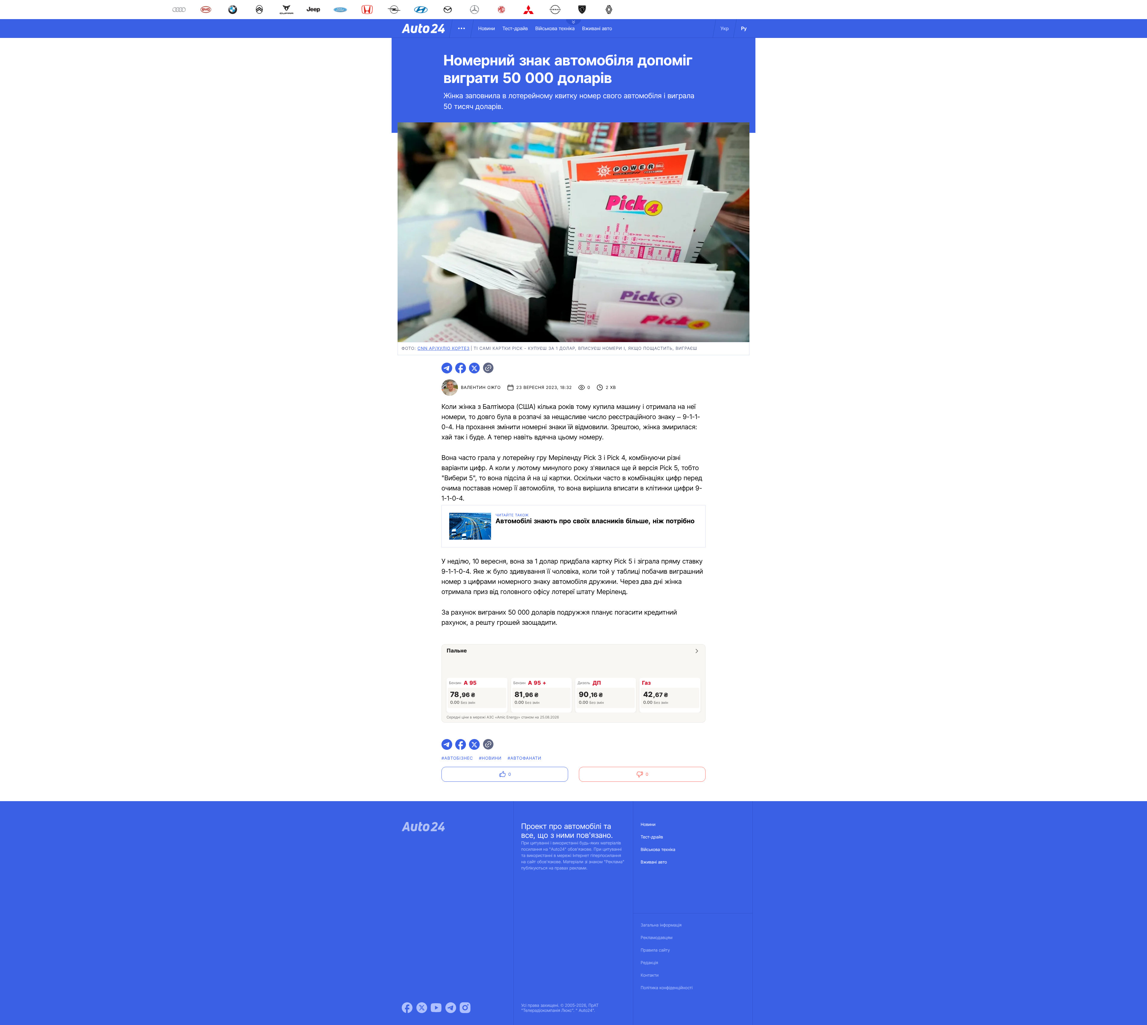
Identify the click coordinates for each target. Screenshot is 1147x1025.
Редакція (649, 962)
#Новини (490, 758)
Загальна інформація (661, 925)
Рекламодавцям (657, 937)
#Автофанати (524, 758)
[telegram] (446, 368)
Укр (724, 28)
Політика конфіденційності (667, 987)
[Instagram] (465, 1007)
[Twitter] (421, 1007)
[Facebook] (407, 1007)
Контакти (650, 975)
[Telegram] (450, 1007)
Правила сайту (655, 950)
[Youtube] (436, 1007)
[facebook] (460, 368)
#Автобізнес (457, 758)
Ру (744, 28)
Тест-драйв (515, 28)
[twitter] (474, 368)
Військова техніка (555, 28)
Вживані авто (597, 28)
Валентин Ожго (481, 387)
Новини (486, 28)
